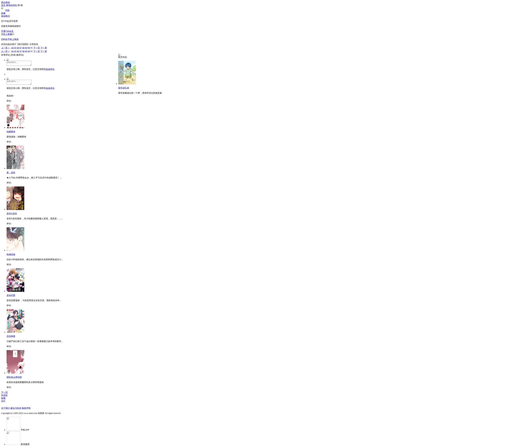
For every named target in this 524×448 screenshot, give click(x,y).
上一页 (4, 48)
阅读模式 (5, 16)
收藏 (3, 13)
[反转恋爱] (15, 291)
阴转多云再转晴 (14, 377)
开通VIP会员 (7, 31)
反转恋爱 (11, 295)
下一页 (36, 48)
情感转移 (11, 254)
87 (21, 48)
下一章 (43, 48)
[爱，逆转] (15, 168)
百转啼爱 (11, 336)
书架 (7, 10)
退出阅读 (5, 2)
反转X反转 (12, 213)
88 (23, 48)
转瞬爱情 (11, 132)
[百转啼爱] (15, 332)
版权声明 (26, 408)
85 (15, 48)
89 (26, 48)
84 (12, 48)
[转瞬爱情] (15, 127)
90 (29, 48)
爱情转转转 (11, 5)
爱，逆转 (11, 172)
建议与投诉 (15, 408)
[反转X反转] (15, 209)
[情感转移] (15, 250)
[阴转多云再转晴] (15, 373)
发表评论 (50, 69)
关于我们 (5, 408)
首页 (3, 5)
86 (18, 48)
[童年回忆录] (127, 84)
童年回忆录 (123, 88)
